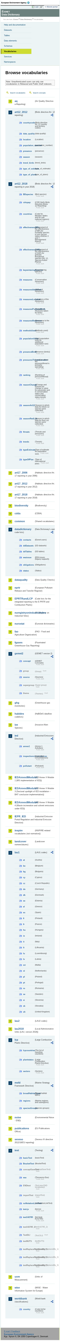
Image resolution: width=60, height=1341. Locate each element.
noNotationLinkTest (28, 1203)
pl (24, 977)
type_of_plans (28, 174)
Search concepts (39, 93)
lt (23, 947)
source (26, 677)
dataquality (21, 580)
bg (24, 871)
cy (24, 877)
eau (24, 1177)
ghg (17, 702)
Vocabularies (10, 51)
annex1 (26, 746)
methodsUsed (28, 330)
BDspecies (28, 194)
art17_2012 (21, 483)
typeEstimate (28, 450)
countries (27, 214)
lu (24, 953)
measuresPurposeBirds (28, 309)
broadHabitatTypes (28, 1093)
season (26, 157)
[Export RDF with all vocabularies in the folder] (52, 115)
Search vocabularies (17, 93)
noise (18, 1117)
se (24, 994)
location (27, 139)
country (26, 1309)
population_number (28, 145)
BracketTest (28, 1163)
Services (8, 56)
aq (16, 101)
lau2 (17, 1021)
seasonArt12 (28, 405)
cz (24, 883)
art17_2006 (21, 472)
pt (24, 982)
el (24, 906)
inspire (19, 830)
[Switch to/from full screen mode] (42, 6)
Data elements (10, 41)
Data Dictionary (26, 19)
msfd (17, 1082)
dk (24, 895)
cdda (17, 513)
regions (26, 1101)
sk (24, 1006)
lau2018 (19, 1028)
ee (24, 901)
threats (26, 432)
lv (24, 959)
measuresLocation (28, 299)
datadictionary (23, 529)
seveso (19, 1139)
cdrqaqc (27, 202)
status (26, 571)
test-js (26, 1209)
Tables (7, 35)
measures (27, 280)
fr (23, 924)
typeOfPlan (28, 459)
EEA (16, 2)
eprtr (17, 587)
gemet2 (19, 653)
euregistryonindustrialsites (24, 612)
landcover (20, 841)
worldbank (21, 1298)
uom (17, 1276)
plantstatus (28, 1060)
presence (27, 151)
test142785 (28, 1217)
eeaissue (27, 557)
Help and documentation (15, 25)
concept (27, 661)
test (17, 1150)
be (24, 866)
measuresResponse (28, 321)
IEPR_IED (20, 816)
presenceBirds (28, 352)
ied (16, 735)
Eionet (15, 19)
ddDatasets (28, 546)
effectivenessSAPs (28, 249)
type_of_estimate (28, 169)
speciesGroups (28, 1108)
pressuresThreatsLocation (28, 360)
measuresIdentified (28, 289)
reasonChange (28, 385)
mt (24, 965)
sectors (26, 1071)
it (23, 942)
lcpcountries (28, 1050)
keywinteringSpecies (28, 270)
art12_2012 (21, 112)
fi (23, 918)
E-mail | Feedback (12, 1331)
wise (17, 1287)
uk (24, 1012)
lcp (16, 1039)
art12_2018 (21, 183)
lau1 (17, 852)
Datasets (8, 30)
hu (24, 930)
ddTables (27, 551)
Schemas (8, 46)
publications (22, 1128)
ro (24, 988)
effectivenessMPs (28, 227)
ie (24, 936)
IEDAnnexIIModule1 (24, 777)
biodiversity (21, 505)
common (20, 521)
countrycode (28, 123)
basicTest (27, 1158)
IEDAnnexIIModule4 (24, 802)
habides (19, 713)
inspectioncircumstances (28, 756)
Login (37, 7)
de (24, 889)
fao (16, 631)
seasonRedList (28, 418)
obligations (28, 565)
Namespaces (10, 62)
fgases (18, 642)
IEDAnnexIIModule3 (24, 788)
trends (26, 442)
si (24, 1000)
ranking (26, 375)
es (24, 912)
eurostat (19, 623)
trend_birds (28, 163)
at (24, 860)
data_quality (28, 134)
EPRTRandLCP (24, 598)
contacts (27, 540)
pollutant (27, 766)
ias (16, 724)
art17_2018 (21, 494)
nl (24, 971)
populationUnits (28, 338)
